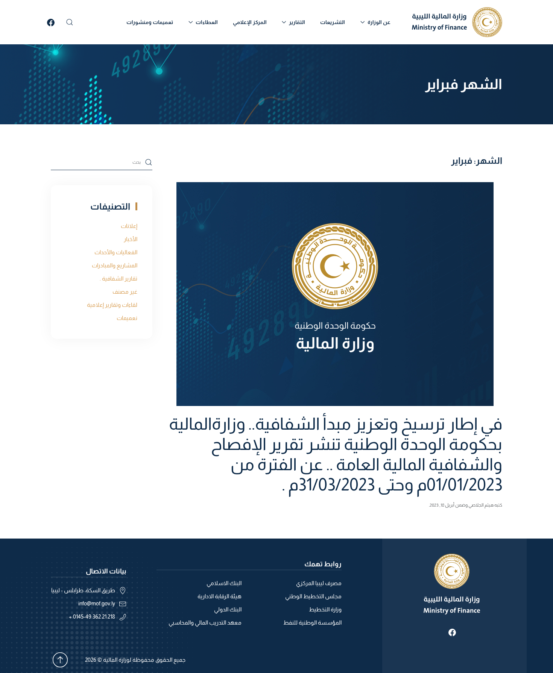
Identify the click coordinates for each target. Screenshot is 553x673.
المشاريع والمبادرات (114, 265)
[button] (69, 22)
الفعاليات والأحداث (115, 252)
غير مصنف (124, 291)
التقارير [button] (297, 22)
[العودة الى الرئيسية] (457, 22)
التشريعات (332, 22)
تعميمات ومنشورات (149, 22)
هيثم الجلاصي (481, 505)
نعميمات (127, 318)
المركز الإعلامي (250, 22)
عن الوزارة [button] (379, 22)
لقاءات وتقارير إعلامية (112, 305)
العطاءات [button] (207, 22)
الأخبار (130, 239)
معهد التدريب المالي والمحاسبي (205, 622)
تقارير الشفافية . (118, 278)
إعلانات (129, 226)
